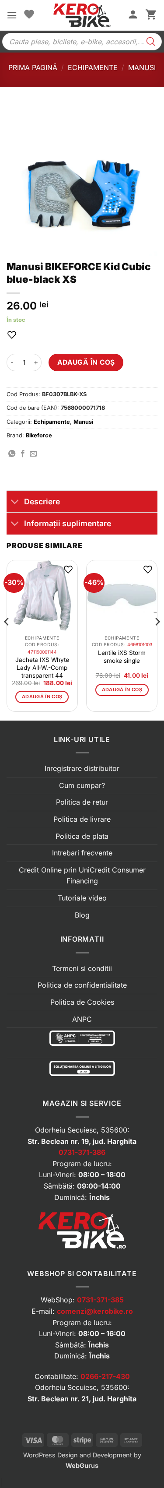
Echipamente (93, 67)
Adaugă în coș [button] (42, 696)
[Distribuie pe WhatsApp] (11, 454)
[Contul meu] (133, 15)
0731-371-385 (100, 1299)
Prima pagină (32, 67)
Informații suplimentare (67, 523)
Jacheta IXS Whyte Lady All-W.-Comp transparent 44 (42, 667)
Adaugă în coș (86, 362)
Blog (82, 915)
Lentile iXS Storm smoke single (122, 656)
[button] (12, 15)
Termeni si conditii (82, 968)
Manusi (142, 67)
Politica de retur (82, 802)
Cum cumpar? (82, 785)
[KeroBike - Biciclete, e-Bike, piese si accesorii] (82, 15)
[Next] (157, 639)
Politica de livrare (82, 819)
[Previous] (7, 639)
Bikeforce (39, 435)
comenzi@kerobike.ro (95, 1311)
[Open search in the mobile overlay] (82, 41)
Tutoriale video (82, 898)
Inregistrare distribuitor (82, 768)
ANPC (82, 1019)
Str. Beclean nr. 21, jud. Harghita (82, 1398)
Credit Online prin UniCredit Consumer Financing (82, 875)
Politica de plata (82, 836)
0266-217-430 (105, 1376)
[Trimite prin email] (33, 454)
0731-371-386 (82, 1152)
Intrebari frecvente (82, 852)
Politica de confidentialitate (82, 985)
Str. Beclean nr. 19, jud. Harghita (82, 1141)
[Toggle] (15, 502)
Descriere (42, 501)
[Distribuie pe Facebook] (22, 454)
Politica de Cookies (82, 1002)
